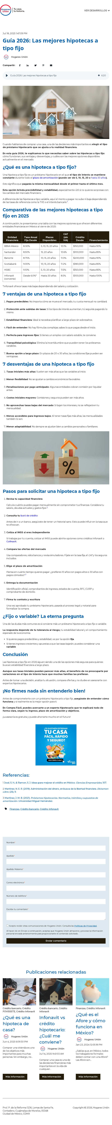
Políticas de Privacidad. (85, 926)
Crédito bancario (29, 809)
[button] (7, 75)
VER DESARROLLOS (95, 10)
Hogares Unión (19, 57)
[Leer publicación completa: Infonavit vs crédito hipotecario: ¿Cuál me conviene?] (56, 991)
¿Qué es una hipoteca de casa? (16, 1023)
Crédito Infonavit (49, 809)
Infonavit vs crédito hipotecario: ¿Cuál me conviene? (52, 1030)
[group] (56, 75)
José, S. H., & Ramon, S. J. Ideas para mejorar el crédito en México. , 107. (55, 782)
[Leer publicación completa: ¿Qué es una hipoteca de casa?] (19, 991)
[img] (99, 75)
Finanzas (14, 809)
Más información (15, 1076)
